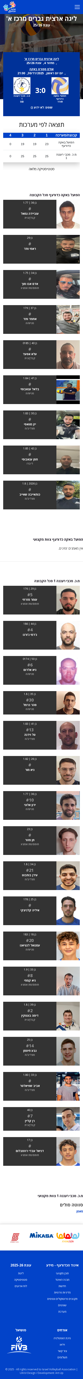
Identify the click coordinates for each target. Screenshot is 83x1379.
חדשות (62, 1286)
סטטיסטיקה (20, 1280)
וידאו (62, 1344)
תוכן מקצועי (62, 1273)
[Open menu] (77, 7)
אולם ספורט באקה (41, 69)
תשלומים (62, 1357)
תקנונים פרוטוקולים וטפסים (62, 1299)
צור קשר (62, 1351)
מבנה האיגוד (62, 1280)
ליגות (21, 1273)
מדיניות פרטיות (62, 1292)
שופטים (62, 1305)
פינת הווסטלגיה (62, 1338)
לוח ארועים (21, 1286)
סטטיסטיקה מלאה (41, 169)
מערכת (62, 1311)
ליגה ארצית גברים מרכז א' (41, 59)
